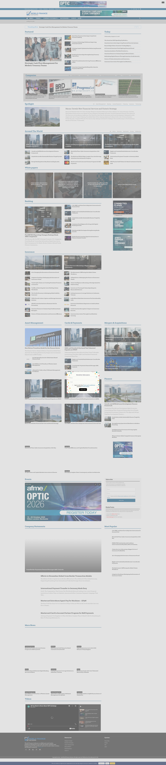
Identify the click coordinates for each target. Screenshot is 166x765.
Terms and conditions (89, 385)
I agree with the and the (84, 385)
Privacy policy (85, 386)
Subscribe (83, 389)
